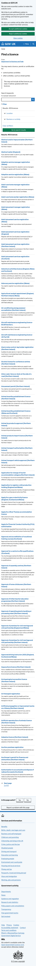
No (29, 800)
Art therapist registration (10, 694)
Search (33, 99)
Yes (21, 800)
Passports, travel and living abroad (13, 873)
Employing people (7, 859)
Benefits (4, 827)
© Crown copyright (18, 961)
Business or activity (13, 119)
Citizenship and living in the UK (12, 841)
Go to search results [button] (18, 130)
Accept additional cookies (18, 29)
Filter (5, 104)
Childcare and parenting (10, 837)
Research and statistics (9, 902)
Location (9, 113)
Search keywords (8, 94)
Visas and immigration (9, 876)
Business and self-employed (11, 834)
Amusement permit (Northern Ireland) (15, 386)
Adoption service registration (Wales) (15, 174)
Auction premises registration (12, 747)
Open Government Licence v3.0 (12, 945)
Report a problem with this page (18, 807)
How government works (9, 913)
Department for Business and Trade (12, 61)
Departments (6, 892)
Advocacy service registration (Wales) (15, 283)
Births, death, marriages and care (13, 830)
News (3, 895)
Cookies (16, 925)
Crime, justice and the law (10, 844)
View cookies (18, 38)
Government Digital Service (11, 936)
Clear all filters (8, 126)
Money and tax (6, 869)
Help (3, 925)
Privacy (9, 925)
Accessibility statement (9, 928)
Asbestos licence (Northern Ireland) (14, 737)
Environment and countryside (11, 862)
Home (3, 49)
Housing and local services (10, 866)
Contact (23, 928)
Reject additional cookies (18, 34)
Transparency (6, 909)
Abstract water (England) (10, 152)
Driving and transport (9, 851)
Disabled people (7, 848)
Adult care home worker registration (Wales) (17, 197)
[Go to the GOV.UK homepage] (8, 44)
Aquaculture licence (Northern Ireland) (16, 667)
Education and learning (9, 855)
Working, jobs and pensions (11, 880)
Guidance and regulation (10, 899)
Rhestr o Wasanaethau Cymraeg (12, 933)
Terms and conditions (8, 930)
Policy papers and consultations (12, 906)
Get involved (5, 916)
